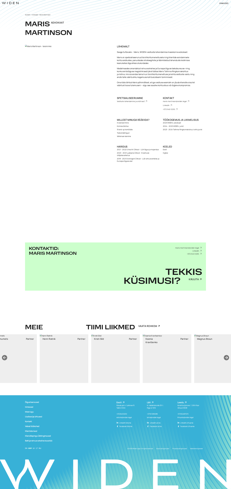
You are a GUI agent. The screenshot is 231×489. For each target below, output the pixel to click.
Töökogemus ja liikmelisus (181, 119)
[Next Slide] (226, 357)
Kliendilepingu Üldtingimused (38, 436)
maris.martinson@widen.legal (175, 101)
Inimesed (35, 15)
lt (37, 448)
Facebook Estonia (125, 426)
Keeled (167, 146)
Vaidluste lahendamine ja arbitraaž (131, 101)
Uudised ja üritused (33, 416)
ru (40, 448)
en (26, 448)
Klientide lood (31, 431)
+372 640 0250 (169, 109)
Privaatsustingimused (179, 449)
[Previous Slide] (4, 357)
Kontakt (168, 98)
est (30, 448)
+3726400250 (121, 414)
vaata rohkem (147, 326)
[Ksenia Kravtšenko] (115, 358)
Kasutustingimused (162, 449)
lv (34, 448)
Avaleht (27, 15)
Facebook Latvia (155, 426)
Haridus (122, 146)
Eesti (119, 402)
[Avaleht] (10, 3)
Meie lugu (29, 411)
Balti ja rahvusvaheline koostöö (38, 440)
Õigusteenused (32, 402)
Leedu (180, 402)
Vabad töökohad (32, 426)
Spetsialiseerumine (130, 98)
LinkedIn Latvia (154, 423)
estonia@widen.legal (124, 417)
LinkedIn (166, 105)
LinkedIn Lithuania (186, 423)
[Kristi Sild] (64, 358)
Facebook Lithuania (187, 426)
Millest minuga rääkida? (133, 119)
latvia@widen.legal (154, 417)
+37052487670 (183, 414)
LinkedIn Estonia (125, 423)
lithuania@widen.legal (185, 417)
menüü (223, 3)
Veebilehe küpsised (196, 449)
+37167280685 (152, 414)
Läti (149, 402)
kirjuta (194, 279)
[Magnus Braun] (167, 358)
